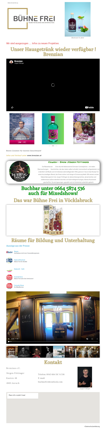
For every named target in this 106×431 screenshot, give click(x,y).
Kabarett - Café (19, 269)
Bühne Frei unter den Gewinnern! (23, 278)
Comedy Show (19, 285)
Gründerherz (18, 277)
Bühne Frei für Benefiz (20, 261)
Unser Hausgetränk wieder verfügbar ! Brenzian (53, 51)
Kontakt (53, 362)
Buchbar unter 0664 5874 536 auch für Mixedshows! (53, 190)
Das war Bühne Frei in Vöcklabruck (53, 200)
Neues (16, 251)
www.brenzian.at (34, 155)
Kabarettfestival (19, 260)
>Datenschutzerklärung (12, 2)
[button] (8, 129)
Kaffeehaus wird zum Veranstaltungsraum (26, 253)
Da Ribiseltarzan (19, 287)
